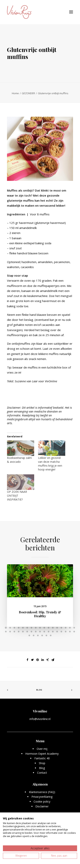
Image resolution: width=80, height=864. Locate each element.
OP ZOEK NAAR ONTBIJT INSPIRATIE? (17, 495)
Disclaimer (42, 806)
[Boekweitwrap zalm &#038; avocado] (20, 448)
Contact (42, 772)
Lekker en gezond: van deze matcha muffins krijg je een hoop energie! (50, 463)
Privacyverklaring (42, 796)
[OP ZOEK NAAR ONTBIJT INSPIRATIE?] (20, 482)
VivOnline (51, 381)
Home (15, 93)
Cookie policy (42, 801)
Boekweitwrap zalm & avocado (19, 460)
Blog (39, 690)
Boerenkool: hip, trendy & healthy (40, 614)
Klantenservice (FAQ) (42, 792)
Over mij (42, 749)
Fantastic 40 (42, 758)
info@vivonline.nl (40, 719)
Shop (42, 763)
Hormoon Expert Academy (42, 753)
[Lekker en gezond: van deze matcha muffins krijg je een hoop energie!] (51, 448)
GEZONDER (28, 93)
